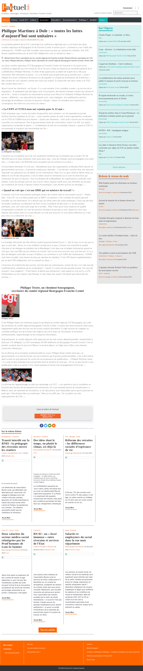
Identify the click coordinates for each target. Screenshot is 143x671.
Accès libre (6, 518)
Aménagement (6, 436)
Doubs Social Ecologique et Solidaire (117, 105)
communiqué (103, 52)
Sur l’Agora (106, 28)
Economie (5, 26)
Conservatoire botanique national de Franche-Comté (123, 67)
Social (78, 436)
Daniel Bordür (47, 450)
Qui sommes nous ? (33, 652)
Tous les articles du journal (36, 648)
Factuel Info (68, 668)
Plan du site (91, 660)
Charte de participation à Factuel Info (99, 656)
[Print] (54, 425)
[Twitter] (45, 425)
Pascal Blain (110, 157)
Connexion (127, 8)
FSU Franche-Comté (112, 87)
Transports (15, 436)
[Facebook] (41, 425)
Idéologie (72, 436)
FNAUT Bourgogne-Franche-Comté (117, 122)
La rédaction (22, 39)
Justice (11, 530)
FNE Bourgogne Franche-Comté (116, 55)
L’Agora (102, 20)
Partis (101, 273)
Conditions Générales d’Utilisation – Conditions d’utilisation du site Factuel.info (113, 652)
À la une (30, 644)
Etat (66, 436)
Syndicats (12, 26)
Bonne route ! (18, 453)
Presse (115, 241)
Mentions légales (92, 648)
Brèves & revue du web (114, 176)
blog (100, 38)
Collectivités (103, 224)
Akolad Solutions (78, 668)
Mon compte (7, 645)
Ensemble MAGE (111, 41)
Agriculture (37, 436)
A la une (6, 20)
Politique (109, 241)
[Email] (50, 425)
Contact (89, 644)
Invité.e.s (109, 137)
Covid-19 (5, 530)
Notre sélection (119, 167)
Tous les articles (47, 630)
